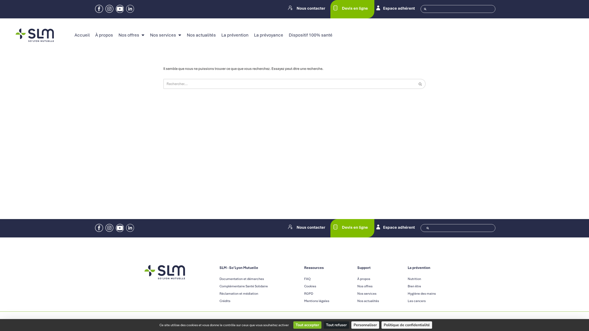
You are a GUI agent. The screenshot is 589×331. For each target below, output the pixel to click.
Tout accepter (307, 325)
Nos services (163, 35)
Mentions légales (316, 301)
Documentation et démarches (241, 279)
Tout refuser (336, 325)
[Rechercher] (420, 84)
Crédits (224, 301)
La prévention (234, 35)
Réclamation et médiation (238, 293)
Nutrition (414, 279)
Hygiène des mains (422, 293)
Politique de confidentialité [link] (407, 325)
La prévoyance (268, 35)
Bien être (414, 286)
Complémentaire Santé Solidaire (243, 286)
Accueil (82, 35)
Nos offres (128, 35)
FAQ (307, 279)
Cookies (310, 286)
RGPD (308, 293)
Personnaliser (365, 325)
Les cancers (417, 301)
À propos (104, 35)
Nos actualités (201, 35)
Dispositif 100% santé (310, 35)
